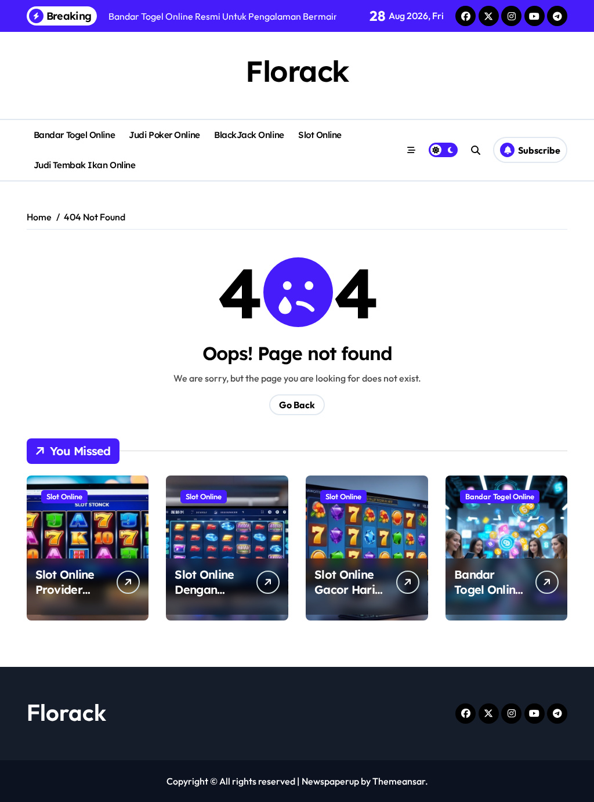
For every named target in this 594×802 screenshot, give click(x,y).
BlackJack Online (249, 134)
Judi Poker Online (164, 134)
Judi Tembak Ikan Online (85, 164)
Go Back (297, 405)
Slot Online (320, 134)
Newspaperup (330, 781)
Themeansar (398, 781)
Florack (297, 71)
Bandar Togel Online (74, 134)
